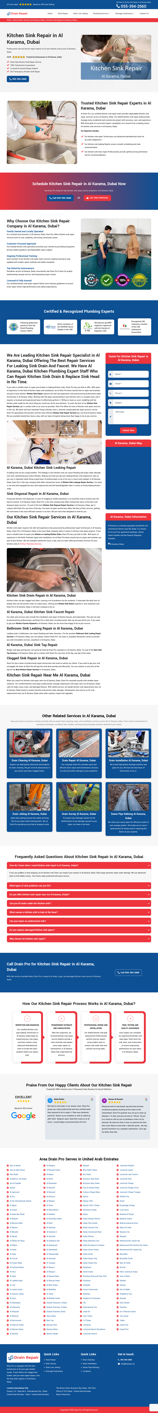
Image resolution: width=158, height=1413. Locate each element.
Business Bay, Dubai (91, 1183)
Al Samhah (51, 1236)
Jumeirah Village (126, 1183)
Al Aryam (13, 1210)
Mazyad (123, 1236)
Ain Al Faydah (15, 1183)
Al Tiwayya (51, 1263)
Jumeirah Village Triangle (130, 1192)
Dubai (85, 1214)
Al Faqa (13, 1254)
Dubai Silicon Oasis (91, 1249)
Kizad (122, 1201)
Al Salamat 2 (52, 1232)
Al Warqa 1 (51, 1267)
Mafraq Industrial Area (129, 1223)
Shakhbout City (126, 1294)
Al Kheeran (14, 1316)
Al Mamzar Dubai (17, 1325)
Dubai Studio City (90, 1263)
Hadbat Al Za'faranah (91, 1298)
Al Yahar (50, 1294)
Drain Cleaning (89, 1360)
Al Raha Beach (52, 1210)
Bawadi (86, 1165)
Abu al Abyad (15, 1165)
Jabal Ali (86, 1311)
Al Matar (50, 1174)
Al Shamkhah (52, 1249)
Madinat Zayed (126, 1218)
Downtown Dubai (90, 1210)
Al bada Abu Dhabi (17, 1214)
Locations (87, 1371)
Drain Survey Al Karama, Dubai (79, 814)
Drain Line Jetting (80, 13)
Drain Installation (90, 1363)
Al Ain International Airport (20, 1201)
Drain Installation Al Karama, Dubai (128, 760)
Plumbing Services (101, 13)
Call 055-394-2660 (61, 198)
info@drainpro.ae (128, 1364)
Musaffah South (126, 1258)
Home (50, 13)
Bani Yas (50, 1320)
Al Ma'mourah (15, 1320)
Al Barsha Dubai (16, 1223)
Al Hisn (13, 1272)
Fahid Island (88, 1272)
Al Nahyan (51, 1201)
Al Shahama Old (53, 1241)
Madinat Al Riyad (127, 1214)
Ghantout (86, 1280)
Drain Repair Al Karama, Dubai (79, 760)
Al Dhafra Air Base (17, 1241)
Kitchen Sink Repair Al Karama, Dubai (62, 20)
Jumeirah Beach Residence (94, 1329)
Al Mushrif (51, 1187)
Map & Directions (63, 1394)
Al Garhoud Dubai (17, 1267)
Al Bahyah (14, 1218)
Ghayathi (86, 1285)
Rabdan (123, 1280)
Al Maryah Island (53, 1170)
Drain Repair (63, 13)
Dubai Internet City (90, 1227)
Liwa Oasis (124, 1210)
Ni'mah (123, 1267)
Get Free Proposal (99, 198)
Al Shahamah (52, 1245)
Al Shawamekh (53, 1254)
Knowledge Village (127, 1205)
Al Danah (13, 1236)
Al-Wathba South (53, 1298)
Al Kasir (13, 1298)
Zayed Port (124, 1329)
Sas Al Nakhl (125, 1289)
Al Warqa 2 (51, 1272)
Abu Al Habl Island (17, 1170)
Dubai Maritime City (91, 1241)
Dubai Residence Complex (93, 1245)
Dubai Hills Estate (90, 1223)
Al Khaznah (14, 1311)
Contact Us (144, 13)
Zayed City (124, 1325)
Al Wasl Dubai (52, 1285)
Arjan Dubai (51, 1316)
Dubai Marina (88, 1236)
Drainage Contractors (124, 13)
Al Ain (12, 1196)
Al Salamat (51, 1227)
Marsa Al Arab (125, 1227)
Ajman (12, 1187)
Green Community (90, 1289)
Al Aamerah (14, 1192)
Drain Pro (78, 1410)
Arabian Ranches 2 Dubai (57, 1303)
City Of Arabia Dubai (91, 1187)
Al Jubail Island (16, 1289)
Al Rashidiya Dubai (54, 1218)
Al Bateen (14, 1227)
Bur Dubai (87, 1174)
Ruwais (123, 1285)
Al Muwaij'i (51, 1192)
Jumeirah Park (125, 1179)
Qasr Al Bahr (125, 1276)
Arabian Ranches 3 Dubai (57, 1307)
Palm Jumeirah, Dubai (129, 1272)
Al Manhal (14, 1333)
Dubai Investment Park (92, 1232)
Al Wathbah (51, 1289)
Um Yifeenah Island (128, 1311)
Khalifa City (124, 1196)
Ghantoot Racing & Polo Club (94, 1276)
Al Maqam (51, 1165)
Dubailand (87, 1267)
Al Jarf (12, 1285)
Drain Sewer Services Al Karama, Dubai (29, 20)
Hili (84, 1303)
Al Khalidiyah (15, 1303)
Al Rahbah (51, 1214)
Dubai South (88, 1254)
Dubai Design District (91, 1218)
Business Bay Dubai (91, 1179)
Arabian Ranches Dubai (56, 1311)
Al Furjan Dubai (16, 1263)
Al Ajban (13, 1205)
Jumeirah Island (126, 1170)
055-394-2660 (133, 6)
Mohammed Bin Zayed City (131, 1249)
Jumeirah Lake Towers (129, 1174)
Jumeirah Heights (127, 1165)
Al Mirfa (50, 1179)
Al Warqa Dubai (53, 1276)
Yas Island (124, 1316)
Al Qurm (50, 1205)
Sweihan (123, 1307)
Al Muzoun (51, 1196)
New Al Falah (125, 1263)
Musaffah (124, 1254)
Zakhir (122, 1320)
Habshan (86, 1294)
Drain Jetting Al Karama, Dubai (30, 814)
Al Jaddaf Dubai (16, 1280)
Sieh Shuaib (124, 1303)
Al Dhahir (13, 1245)
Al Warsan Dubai (53, 1280)
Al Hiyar (13, 1276)
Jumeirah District (90, 1333)
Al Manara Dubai (16, 1329)
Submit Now (128, 430)
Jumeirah (87, 1325)
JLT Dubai (87, 1320)
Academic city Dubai (18, 1179)
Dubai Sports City (90, 1258)
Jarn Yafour (87, 1316)
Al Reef (49, 1223)
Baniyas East (52, 1325)
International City (90, 1307)
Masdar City (124, 1232)
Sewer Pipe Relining (91, 1367)
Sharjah (123, 1298)
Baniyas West (52, 1329)
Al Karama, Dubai (17, 1294)
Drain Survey (51, 1363)
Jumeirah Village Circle (129, 1187)
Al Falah (13, 1249)
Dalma (85, 1196)
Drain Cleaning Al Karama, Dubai (30, 760)
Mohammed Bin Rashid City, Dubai (134, 1245)
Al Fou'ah (13, 1258)
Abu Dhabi (14, 1174)
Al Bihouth (14, 1232)
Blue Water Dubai (90, 1170)
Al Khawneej (15, 1307)
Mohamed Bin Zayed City (130, 1241)
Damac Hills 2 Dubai (91, 1205)
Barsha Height (52, 1333)
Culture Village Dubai (91, 1192)
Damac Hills (88, 1201)
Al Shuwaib (51, 1258)
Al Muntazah (52, 1183)
